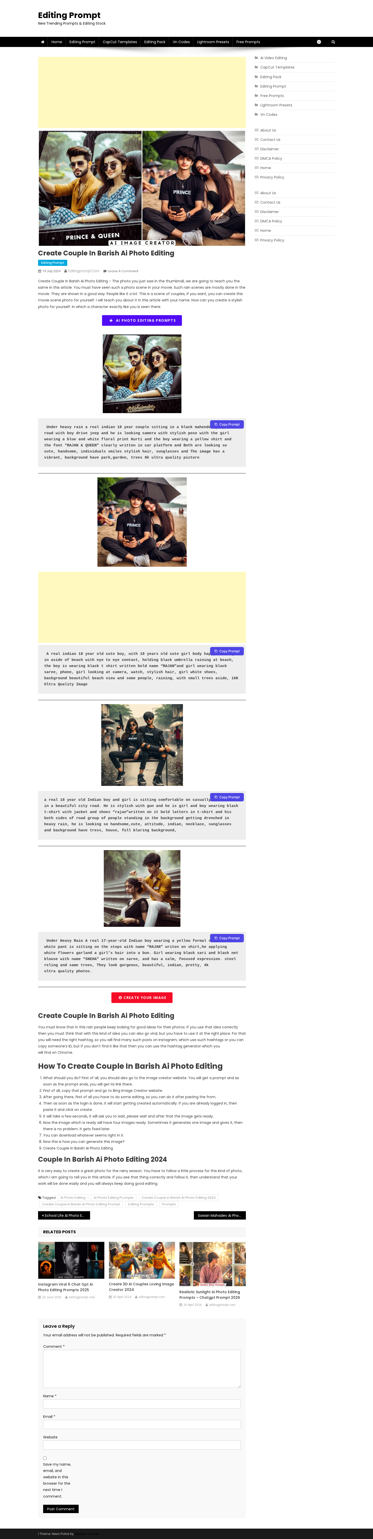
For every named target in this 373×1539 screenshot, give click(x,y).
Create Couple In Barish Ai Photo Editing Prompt (81, 1204)
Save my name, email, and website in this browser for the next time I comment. (57, 1480)
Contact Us (270, 139)
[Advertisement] (142, 92)
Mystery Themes (87, 1534)
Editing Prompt (69, 15)
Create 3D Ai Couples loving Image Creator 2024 (141, 1287)
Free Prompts (248, 41)
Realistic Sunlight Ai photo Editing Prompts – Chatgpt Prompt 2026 (209, 1294)
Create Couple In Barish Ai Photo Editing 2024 (179, 1197)
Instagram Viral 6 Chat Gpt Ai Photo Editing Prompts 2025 (65, 1287)
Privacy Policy (272, 177)
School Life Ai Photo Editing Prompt (67, 1215)
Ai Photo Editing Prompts (113, 1197)
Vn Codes (181, 41)
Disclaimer (269, 149)
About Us (268, 130)
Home (57, 41)
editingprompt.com (83, 271)
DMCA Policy (271, 158)
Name (50, 1396)
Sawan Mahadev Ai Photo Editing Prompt (222, 1215)
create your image (144, 997)
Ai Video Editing (273, 57)
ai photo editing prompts (144, 320)
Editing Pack (154, 41)
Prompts (169, 1204)
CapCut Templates (120, 41)
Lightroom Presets (213, 41)
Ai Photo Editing (73, 1197)
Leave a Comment (123, 271)
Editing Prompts (141, 1204)
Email (49, 1416)
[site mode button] (321, 41)
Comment (54, 1346)
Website (50, 1437)
